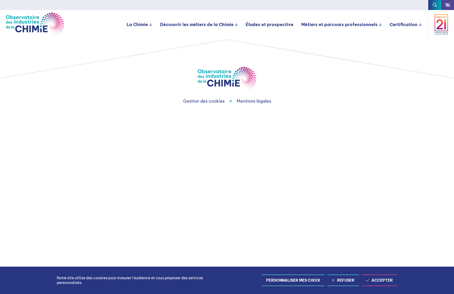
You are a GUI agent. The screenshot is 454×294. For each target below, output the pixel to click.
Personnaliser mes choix (293, 280)
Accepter (382, 280)
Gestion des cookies (204, 101)
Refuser (345, 280)
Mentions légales (254, 101)
